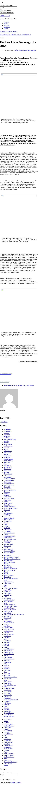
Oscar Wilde (7, 683)
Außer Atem (7, 456)
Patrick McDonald (9, 688)
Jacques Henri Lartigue (10, 588)
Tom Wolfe (7, 744)
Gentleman (7, 542)
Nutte (5, 680)
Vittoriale (6, 750)
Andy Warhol (8, 444)
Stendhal (6, 732)
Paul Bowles (7, 690)
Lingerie (6, 632)
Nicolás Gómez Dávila (10, 677)
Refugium (7, 709)
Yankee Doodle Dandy (10, 762)
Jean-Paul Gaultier (9, 600)
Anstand (6, 447)
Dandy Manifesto (9, 483)
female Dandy (8, 519)
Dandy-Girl (7, 487)
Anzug (6, 449)
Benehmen (7, 462)
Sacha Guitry (7, 719)
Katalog (7, 382)
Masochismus (8, 657)
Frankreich (7, 528)
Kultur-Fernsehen (9, 623)
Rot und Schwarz (9, 716)
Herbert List (21, 385)
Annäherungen (8, 446)
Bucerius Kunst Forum (10, 385)
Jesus (5, 603)
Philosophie (7, 696)
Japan (5, 596)
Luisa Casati (7, 641)
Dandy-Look (7, 488)
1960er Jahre (7, 431)
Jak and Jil (7, 591)
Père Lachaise (8, 695)
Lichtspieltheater (8, 631)
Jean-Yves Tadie (8, 601)
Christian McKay (9, 480)
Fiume (5, 524)
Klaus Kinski (7, 618)
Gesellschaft (7, 546)
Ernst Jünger (7, 515)
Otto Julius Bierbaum (10, 685)
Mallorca (6, 644)
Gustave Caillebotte (9, 551)
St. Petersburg (8, 730)
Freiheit (6, 534)
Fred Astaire (7, 531)
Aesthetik (6, 438)
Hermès (6, 572)
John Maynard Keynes (10, 606)
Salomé (6, 721)
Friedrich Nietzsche (9, 536)
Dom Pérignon (8, 503)
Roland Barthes (8, 714)
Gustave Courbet (9, 552)
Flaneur (25, 50)
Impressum (7, 27)
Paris (5, 686)
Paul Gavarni (7, 691)
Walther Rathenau (9, 757)
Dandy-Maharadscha (10, 490)
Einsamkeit (7, 510)
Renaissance (7, 711)
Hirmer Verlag (29, 385)
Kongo (6, 619)
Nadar (5, 672)
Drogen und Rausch (9, 506)
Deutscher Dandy (9, 498)
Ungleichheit (7, 747)
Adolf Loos (7, 436)
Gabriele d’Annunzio (10, 539)
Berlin (5, 464)
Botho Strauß (7, 469)
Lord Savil (7, 637)
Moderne (6, 665)
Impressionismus (8, 582)
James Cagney (8, 595)
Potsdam (6, 704)
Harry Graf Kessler (9, 562)
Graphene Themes (15, 782)
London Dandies (8, 634)
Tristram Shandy (8, 745)
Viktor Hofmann (8, 748)
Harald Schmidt (8, 560)
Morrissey (7, 667)
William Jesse (8, 760)
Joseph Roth (7, 613)
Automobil (7, 457)
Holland (6, 573)
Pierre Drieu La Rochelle (11, 700)
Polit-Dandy (7, 703)
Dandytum (7, 25)
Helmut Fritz (7, 565)
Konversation (8, 621)
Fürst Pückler (7, 537)
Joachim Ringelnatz (9, 604)
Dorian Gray (7, 505)
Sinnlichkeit (7, 727)
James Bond (7, 593)
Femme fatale (8, 521)
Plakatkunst (7, 701)
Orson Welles (8, 681)
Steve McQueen (8, 734)
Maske (6, 655)
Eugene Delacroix (9, 518)
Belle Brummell (8, 460)
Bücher (6, 23)
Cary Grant (7, 475)
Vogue (5, 752)
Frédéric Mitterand (9, 533)
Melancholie (7, 662)
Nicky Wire (7, 675)
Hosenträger (7, 577)
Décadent (6, 493)
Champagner (7, 477)
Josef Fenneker (8, 611)
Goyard (6, 547)
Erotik (5, 516)
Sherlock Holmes (9, 726)
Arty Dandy (7, 452)
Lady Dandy (7, 626)
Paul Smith (7, 693)
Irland (5, 585)
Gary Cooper (7, 541)
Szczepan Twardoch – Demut (8, 31)
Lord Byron (7, 636)
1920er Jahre (7, 429)
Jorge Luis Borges (9, 608)
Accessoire (7, 434)
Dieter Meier (7, 500)
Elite (5, 511)
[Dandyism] (3, 422)
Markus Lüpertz (8, 652)
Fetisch (6, 523)
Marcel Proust (8, 650)
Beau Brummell (8, 459)
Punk (5, 706)
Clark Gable (7, 482)
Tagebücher (7, 740)
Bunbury (6, 472)
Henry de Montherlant (10, 568)
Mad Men (6, 642)
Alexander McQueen (10, 439)
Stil (5, 735)
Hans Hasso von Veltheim (11, 557)
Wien (5, 758)
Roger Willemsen (9, 713)
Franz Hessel (7, 529)
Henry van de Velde (9, 570)
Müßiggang (7, 670)
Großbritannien (8, 549)
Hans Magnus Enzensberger (12, 559)
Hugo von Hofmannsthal (11, 578)
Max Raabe (7, 660)
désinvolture (18, 50)
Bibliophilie (7, 465)
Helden (6, 564)
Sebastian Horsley (9, 724)
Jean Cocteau (7, 598)
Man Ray (6, 645)
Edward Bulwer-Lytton (10, 508)
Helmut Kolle (8, 567)
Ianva (5, 580)
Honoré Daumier (9, 575)
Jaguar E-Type (8, 590)
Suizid (5, 737)
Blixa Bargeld (8, 467)
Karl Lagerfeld (8, 616)
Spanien (6, 729)
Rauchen (6, 708)
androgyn (6, 442)
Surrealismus (7, 739)
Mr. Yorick (7, 668)
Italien (5, 586)
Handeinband (8, 555)
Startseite (6, 22)
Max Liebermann (9, 659)
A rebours (6, 433)
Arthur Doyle (8, 451)
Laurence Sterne (8, 627)
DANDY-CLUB (5, 16)
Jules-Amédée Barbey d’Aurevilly (14, 614)
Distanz (6, 501)
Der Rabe (6, 495)
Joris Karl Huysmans (10, 609)
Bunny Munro (8, 474)
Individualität (7, 583)
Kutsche (6, 624)
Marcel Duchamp (9, 649)
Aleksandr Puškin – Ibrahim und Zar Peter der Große (15, 35)
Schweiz (6, 722)
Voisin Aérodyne (8, 753)
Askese (6, 454)
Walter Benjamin (8, 755)
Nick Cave (7, 673)
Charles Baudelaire (9, 478)
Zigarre (6, 765)
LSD (5, 639)
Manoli (6, 647)
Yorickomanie (8, 763)
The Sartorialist (8, 742)
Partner (6, 28)
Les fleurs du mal (9, 629)
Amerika (6, 441)
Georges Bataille (8, 544)
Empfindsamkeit (8, 513)
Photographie (32, 50)
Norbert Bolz (7, 678)
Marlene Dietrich (9, 654)
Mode (5, 663)
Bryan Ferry (7, 470)
